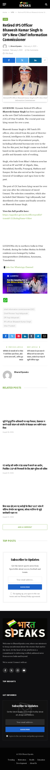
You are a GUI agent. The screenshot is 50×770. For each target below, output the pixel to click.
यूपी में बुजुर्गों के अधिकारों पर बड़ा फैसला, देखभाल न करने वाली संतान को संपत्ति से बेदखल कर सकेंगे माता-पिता (25, 424)
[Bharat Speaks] (25, 4)
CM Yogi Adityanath (11, 317)
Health (31, 760)
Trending (11, 760)
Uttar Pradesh (9, 326)
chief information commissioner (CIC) (19, 309)
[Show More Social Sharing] (44, 60)
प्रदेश (5, 19)
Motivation (22, 760)
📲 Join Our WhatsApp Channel (18, 267)
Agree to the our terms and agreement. (26, 736)
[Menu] (4, 4)
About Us (33, 763)
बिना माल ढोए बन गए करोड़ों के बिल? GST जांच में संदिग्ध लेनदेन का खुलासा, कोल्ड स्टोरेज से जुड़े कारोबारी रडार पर (23, 509)
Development (21, 763)
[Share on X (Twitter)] (22, 60)
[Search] (46, 4)
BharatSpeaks (16, 46)
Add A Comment (25, 527)
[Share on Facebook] (9, 60)
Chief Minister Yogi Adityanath (16, 313)
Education (41, 760)
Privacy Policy (26, 596)
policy (32, 736)
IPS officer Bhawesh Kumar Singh (17, 322)
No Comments (32, 50)
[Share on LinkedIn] (35, 60)
